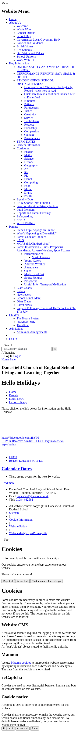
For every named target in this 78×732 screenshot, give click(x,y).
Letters (21, 291)
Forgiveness (31, 107)
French (28, 179)
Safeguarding (25, 216)
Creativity (30, 114)
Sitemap (14, 512)
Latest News (24, 304)
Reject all (8, 581)
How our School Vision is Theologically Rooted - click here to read (48, 89)
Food (27, 185)
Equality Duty (25, 199)
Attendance (31, 267)
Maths (28, 155)
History (28, 162)
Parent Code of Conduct (31, 236)
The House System (28, 318)
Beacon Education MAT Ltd (26, 460)
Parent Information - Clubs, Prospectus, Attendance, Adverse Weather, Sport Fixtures (43, 248)
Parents (13, 226)
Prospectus (30, 281)
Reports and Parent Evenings (34, 213)
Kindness (29, 100)
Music (28, 189)
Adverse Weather (34, 264)
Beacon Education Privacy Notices (37, 206)
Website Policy (18, 526)
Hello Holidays (18, 402)
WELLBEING (26, 223)
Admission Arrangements (32, 332)
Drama (28, 192)
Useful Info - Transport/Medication (45, 284)
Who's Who (24, 29)
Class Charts (24, 287)
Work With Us (25, 60)
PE (26, 175)
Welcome (22, 26)
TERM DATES (26, 141)
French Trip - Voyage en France (36, 230)
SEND (21, 219)
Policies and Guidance (30, 43)
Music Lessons (41, 257)
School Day (24, 36)
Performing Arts (33, 253)
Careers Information (29, 145)
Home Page (9, 359)
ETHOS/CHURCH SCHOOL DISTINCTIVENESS (35, 82)
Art (26, 168)
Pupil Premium (25, 209)
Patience (29, 104)
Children (14, 315)
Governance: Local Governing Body (39, 39)
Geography (31, 165)
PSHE (28, 196)
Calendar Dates (17, 468)
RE (26, 172)
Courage (29, 134)
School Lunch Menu (29, 298)
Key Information (19, 63)
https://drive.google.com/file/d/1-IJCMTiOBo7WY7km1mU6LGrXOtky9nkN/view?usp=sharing (33, 441)
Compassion (31, 131)
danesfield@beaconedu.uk (32, 496)
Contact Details (26, 32)
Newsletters (24, 294)
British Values (25, 46)
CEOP (13, 457)
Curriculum (23, 148)
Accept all (22, 581)
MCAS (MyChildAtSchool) (33, 243)
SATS (20, 240)
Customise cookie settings (46, 581)
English (28, 151)
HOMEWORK (26, 321)
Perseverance (32, 138)
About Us (15, 22)
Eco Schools (24, 49)
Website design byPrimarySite (28, 533)
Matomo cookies (21, 662)
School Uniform (26, 56)
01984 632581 (24, 499)
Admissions (16, 328)
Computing (31, 182)
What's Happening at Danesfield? (37, 233)
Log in (13, 338)
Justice (28, 111)
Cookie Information (21, 519)
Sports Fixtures (33, 277)
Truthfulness (31, 121)
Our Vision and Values (30, 53)
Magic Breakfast (34, 274)
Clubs (27, 270)
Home (12, 19)
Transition (23, 325)
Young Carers (32, 260)
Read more (8, 483)
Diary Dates (24, 301)
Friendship (30, 128)
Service (28, 117)
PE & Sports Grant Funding (33, 202)
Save (34, 728)
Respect (29, 124)
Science (29, 158)
